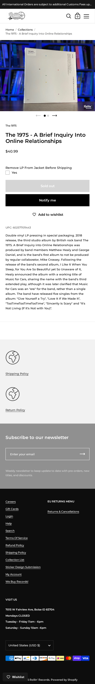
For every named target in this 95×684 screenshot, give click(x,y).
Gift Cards (12, 509)
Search (10, 530)
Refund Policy (15, 545)
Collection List (15, 559)
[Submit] (82, 454)
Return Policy (15, 410)
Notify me (47, 200)
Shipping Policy (17, 373)
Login (9, 516)
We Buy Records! (17, 581)
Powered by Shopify (64, 679)
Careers (11, 501)
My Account (14, 574)
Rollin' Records (39, 679)
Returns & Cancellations (63, 511)
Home (10, 29)
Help (9, 523)
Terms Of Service (17, 538)
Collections (25, 29)
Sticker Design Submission (23, 567)
